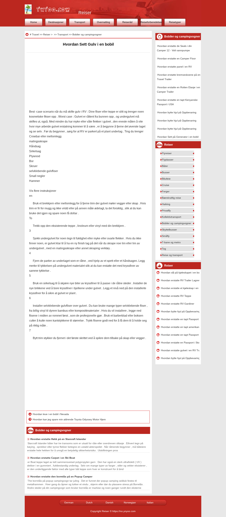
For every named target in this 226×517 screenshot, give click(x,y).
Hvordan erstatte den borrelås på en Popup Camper (61, 476)
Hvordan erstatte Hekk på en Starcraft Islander (58, 439)
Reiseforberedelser (151, 22)
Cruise (165, 185)
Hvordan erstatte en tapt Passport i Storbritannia (180, 319)
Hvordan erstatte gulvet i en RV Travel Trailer (180, 350)
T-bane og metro (171, 242)
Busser (166, 172)
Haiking (166, 204)
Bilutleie (166, 178)
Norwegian (130, 502)
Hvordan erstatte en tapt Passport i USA (180, 334)
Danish (109, 502)
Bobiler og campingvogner (87, 34)
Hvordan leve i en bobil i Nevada (51, 414)
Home (33, 22)
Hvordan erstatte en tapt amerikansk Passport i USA (180, 327)
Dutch (89, 502)
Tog (164, 248)
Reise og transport (172, 255)
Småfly (166, 236)
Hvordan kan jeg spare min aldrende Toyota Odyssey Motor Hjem (69, 419)
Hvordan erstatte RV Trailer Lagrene (180, 280)
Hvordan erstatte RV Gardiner (177, 303)
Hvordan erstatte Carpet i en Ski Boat (52, 457)
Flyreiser (167, 153)
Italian (150, 502)
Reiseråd (127, 22)
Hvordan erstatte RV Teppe (176, 295)
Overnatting (103, 22)
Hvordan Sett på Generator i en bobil (177, 136)
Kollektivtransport (171, 216)
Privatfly (166, 210)
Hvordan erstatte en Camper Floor (176, 58)
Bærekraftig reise (171, 197)
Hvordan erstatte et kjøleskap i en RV (180, 288)
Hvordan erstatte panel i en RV (174, 66)
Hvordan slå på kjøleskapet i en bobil (180, 272)
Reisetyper (175, 22)
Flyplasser (167, 159)
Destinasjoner (56, 22)
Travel (35, 34)
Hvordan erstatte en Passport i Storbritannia (180, 342)
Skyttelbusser (169, 229)
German (68, 502)
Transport (79, 22)
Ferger (166, 191)
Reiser (46, 34)
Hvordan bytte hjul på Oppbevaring (176, 112)
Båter (165, 166)
